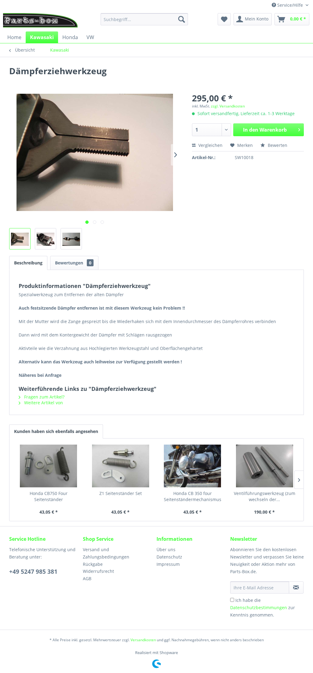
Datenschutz (169, 557)
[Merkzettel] (224, 19)
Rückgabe (93, 564)
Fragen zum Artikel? (43, 397)
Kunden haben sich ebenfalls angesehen (56, 431)
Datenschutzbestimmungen (258, 607)
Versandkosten (143, 639)
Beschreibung (28, 263)
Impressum (168, 564)
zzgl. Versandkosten (228, 106)
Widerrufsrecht (98, 571)
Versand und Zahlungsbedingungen (106, 553)
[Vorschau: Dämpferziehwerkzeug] (20, 238)
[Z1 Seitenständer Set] (121, 466)
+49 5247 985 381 (33, 572)
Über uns (165, 549)
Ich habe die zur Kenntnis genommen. (262, 607)
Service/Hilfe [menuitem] (290, 5)
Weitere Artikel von (43, 403)
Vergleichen (210, 145)
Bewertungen (73, 263)
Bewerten (277, 145)
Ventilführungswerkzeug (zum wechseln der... (264, 496)
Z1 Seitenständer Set (120, 493)
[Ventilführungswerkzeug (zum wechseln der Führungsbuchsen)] (265, 466)
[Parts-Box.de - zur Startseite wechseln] (40, 20)
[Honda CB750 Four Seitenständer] (49, 466)
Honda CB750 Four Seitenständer (49, 496)
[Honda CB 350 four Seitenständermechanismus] (193, 466)
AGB (87, 578)
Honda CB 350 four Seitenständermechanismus (192, 496)
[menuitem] (144, 19)
